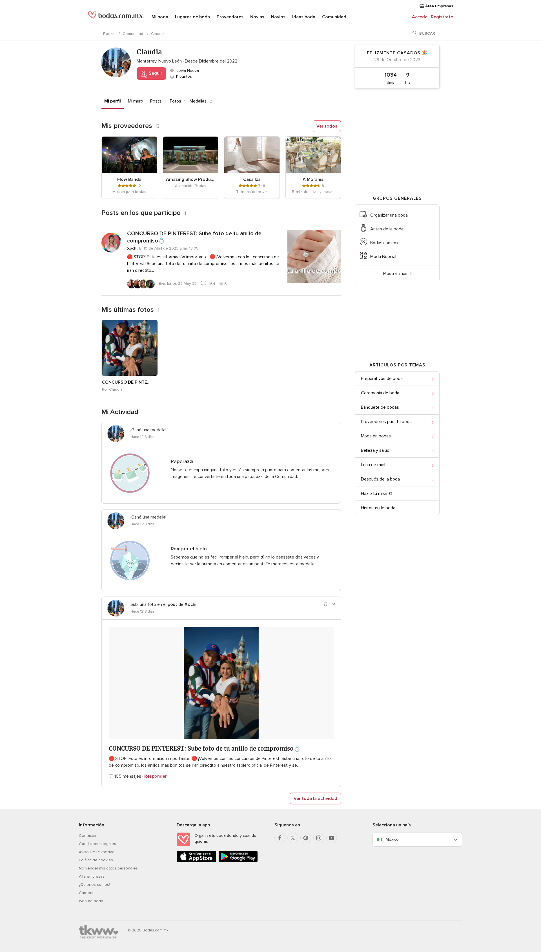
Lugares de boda (192, 17)
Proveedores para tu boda (386, 421)
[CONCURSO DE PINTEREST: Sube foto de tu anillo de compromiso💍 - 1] (129, 348)
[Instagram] (318, 838)
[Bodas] (116, 17)
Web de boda (91, 900)
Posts (155, 101)
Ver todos (326, 126)
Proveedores (230, 17)
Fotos (175, 101)
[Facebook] (279, 838)
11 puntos (183, 76)
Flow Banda (129, 179)
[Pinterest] (305, 838)
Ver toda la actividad (315, 798)
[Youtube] (331, 838)
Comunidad (334, 17)
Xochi (132, 248)
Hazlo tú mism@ (376, 493)
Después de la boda (380, 479)
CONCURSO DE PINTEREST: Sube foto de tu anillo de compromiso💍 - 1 (126, 382)
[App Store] (196, 861)
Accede (419, 17)
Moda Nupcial (383, 256)
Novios (278, 17)
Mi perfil (112, 101)
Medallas (198, 101)
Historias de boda (378, 508)
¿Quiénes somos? (94, 884)
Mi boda (160, 17)
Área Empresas (438, 6)
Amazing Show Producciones (191, 179)
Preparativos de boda (382, 378)
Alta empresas (92, 876)
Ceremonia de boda (380, 393)
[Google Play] (238, 861)
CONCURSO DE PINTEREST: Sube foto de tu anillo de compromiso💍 (194, 237)
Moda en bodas (376, 436)
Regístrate (442, 17)
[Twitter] (292, 838)
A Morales (313, 179)
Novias (257, 17)
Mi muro (135, 101)
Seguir (155, 73)
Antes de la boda (386, 229)
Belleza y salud (375, 450)
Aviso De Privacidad (96, 851)
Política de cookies (96, 860)
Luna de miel (373, 465)
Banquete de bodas (380, 407)
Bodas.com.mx (384, 243)
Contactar (87, 835)
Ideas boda (303, 17)
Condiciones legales (97, 843)
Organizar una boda (389, 215)
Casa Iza (252, 179)
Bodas (109, 33)
